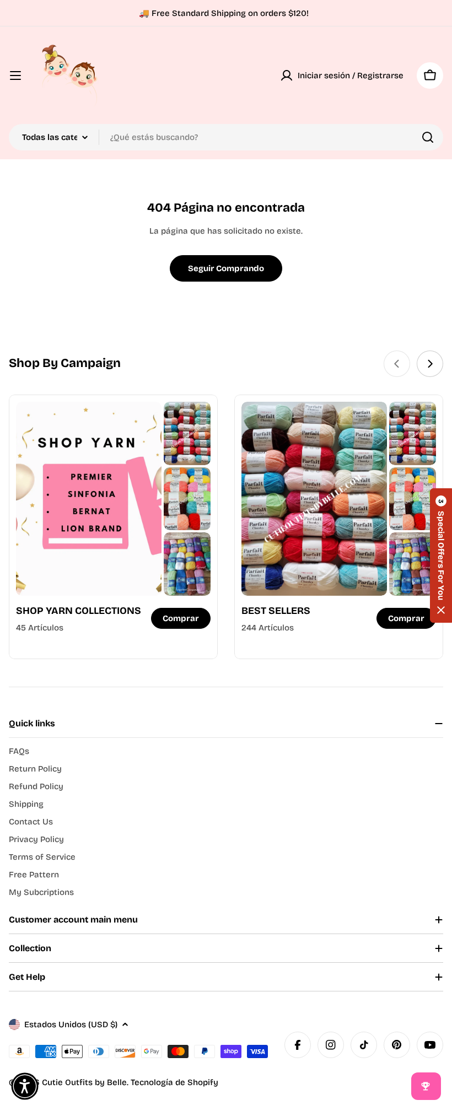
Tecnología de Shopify (174, 1082)
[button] (441, 555)
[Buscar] (427, 137)
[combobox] (226, 137)
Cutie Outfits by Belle (84, 1082)
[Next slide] (430, 363)
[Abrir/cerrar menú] (15, 75)
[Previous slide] (397, 363)
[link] (187, 433)
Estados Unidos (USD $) (70, 1024)
